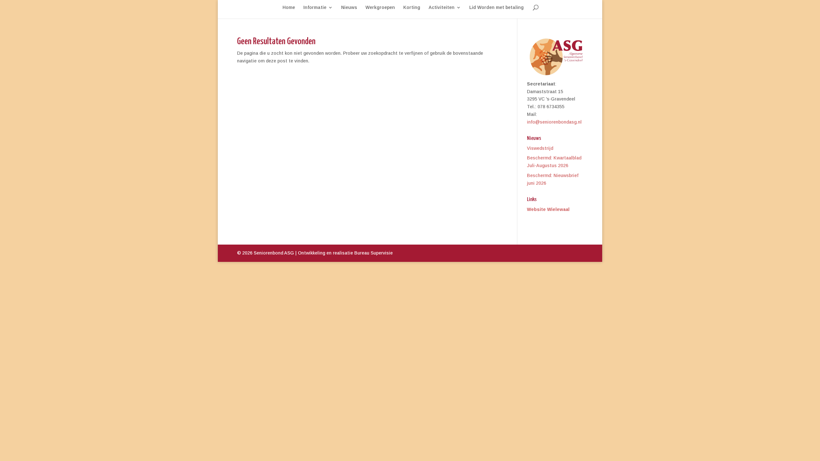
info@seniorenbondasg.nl (554, 122)
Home (289, 7)
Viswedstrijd (540, 148)
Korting (411, 7)
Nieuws (349, 7)
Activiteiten (442, 7)
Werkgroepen (380, 7)
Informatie (314, 7)
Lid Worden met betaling (496, 7)
